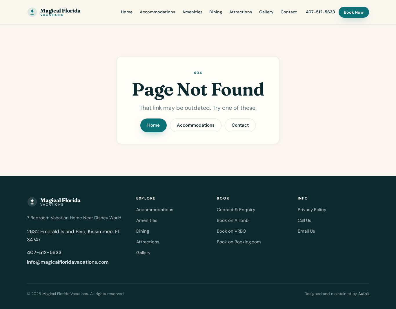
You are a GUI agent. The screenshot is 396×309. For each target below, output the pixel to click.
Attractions (240, 12)
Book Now (354, 12)
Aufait (363, 293)
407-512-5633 (320, 12)
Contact (289, 12)
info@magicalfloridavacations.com (68, 262)
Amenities (192, 12)
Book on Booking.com (239, 242)
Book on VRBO (231, 231)
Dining (215, 12)
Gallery (266, 12)
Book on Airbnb (233, 220)
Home (126, 12)
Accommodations (157, 12)
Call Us (304, 220)
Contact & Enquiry (236, 210)
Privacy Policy (312, 210)
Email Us (306, 231)
